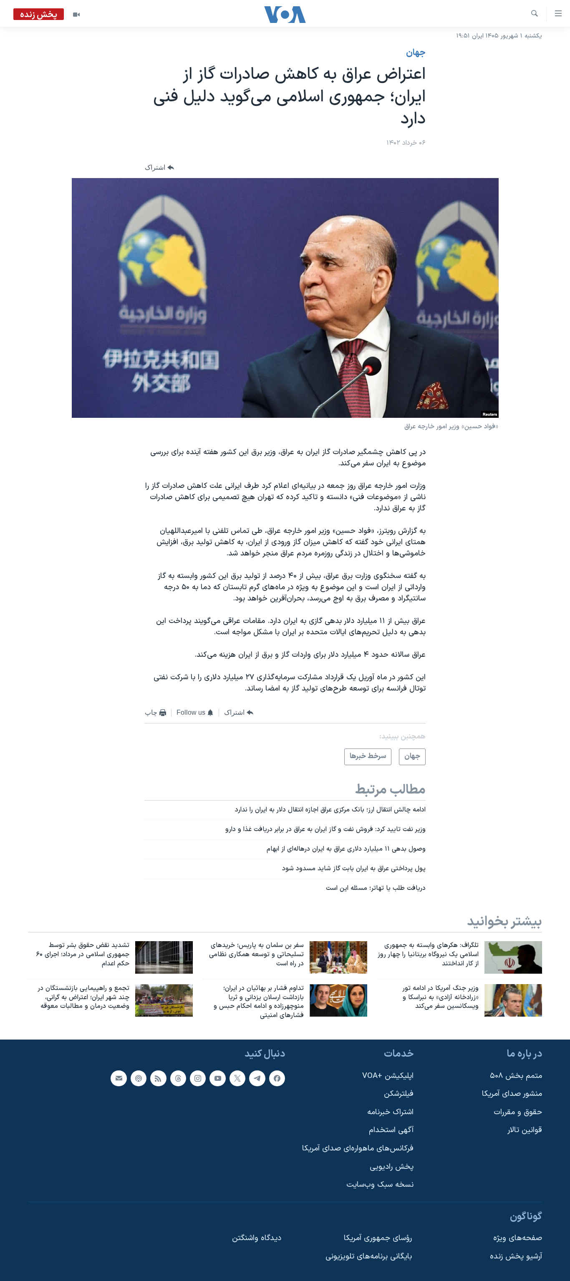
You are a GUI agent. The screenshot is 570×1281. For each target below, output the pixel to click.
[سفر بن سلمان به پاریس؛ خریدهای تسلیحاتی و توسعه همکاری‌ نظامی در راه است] (338, 957)
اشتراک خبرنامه (390, 1112)
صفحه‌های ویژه (517, 1238)
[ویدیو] (76, 14)
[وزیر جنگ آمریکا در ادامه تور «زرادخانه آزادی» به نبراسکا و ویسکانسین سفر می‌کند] (513, 1000)
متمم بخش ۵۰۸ (516, 1076)
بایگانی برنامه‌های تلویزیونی (368, 1256)
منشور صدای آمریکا (512, 1094)
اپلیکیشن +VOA (388, 1076)
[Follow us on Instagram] (198, 1078)
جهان (416, 53)
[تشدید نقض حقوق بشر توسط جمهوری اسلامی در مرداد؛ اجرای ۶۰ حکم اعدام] (164, 957)
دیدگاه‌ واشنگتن (256, 1238)
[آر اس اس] (158, 1078)
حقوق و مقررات (518, 1112)
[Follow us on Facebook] (277, 1078)
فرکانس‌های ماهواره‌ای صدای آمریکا (358, 1148)
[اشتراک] (118, 1078)
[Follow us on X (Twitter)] (237, 1078)
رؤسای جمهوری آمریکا (378, 1238)
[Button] (159, 167)
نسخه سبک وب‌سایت (380, 1185)
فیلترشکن (399, 1094)
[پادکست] (138, 1078)
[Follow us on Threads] (178, 1078)
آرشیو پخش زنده (516, 1256)
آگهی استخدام (391, 1130)
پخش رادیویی (392, 1167)
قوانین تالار (524, 1130)
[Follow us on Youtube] (217, 1078)
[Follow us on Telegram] (257, 1078)
